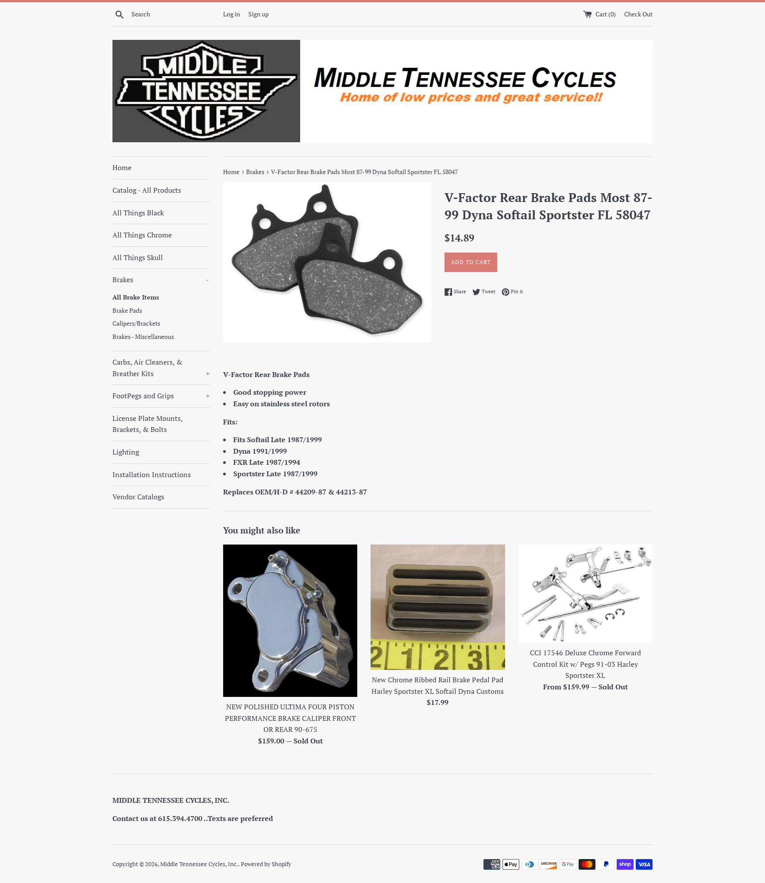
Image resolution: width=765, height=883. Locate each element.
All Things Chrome (142, 235)
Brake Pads (127, 311)
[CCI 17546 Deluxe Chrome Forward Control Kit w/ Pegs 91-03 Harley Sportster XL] (585, 594)
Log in (231, 14)
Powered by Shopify (266, 864)
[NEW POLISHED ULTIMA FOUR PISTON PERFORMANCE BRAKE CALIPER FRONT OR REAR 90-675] (290, 621)
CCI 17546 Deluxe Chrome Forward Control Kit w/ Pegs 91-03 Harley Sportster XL (585, 664)
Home (121, 167)
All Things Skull (137, 257)
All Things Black (138, 213)
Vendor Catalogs (138, 497)
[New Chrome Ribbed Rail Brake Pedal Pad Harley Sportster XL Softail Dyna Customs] (438, 607)
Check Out (638, 14)
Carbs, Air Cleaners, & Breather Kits (161, 367)
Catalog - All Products (146, 190)
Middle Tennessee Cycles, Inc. (199, 864)
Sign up (258, 14)
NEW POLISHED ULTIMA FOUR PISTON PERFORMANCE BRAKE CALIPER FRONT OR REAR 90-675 (290, 718)
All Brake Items (135, 297)
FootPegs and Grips (161, 396)
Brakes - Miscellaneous (143, 337)
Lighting (125, 452)
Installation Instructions (151, 474)
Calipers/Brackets (136, 323)
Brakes (160, 279)
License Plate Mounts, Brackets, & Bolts (147, 424)
